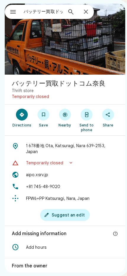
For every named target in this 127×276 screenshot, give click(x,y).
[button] (65, 163)
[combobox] (43, 11)
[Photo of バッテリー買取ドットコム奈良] (65, 39)
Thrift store (23, 90)
